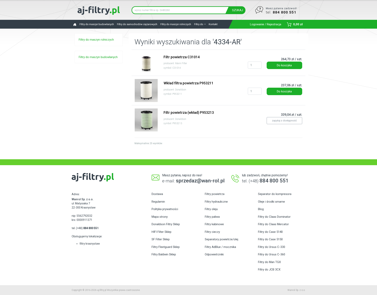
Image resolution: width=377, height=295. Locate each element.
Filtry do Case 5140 (270, 232)
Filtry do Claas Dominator (274, 217)
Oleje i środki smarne (271, 201)
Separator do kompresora (274, 194)
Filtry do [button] (199, 24)
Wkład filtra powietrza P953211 (188, 83)
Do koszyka (284, 65)
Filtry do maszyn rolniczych (175, 24)
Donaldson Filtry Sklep (166, 224)
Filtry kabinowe (214, 224)
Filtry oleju (211, 209)
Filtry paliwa (212, 217)
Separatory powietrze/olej (221, 239)
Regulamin (158, 201)
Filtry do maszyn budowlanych (97, 24)
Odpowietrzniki (214, 254)
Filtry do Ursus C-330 (271, 247)
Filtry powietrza (214, 194)
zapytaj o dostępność (284, 120)
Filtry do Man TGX (269, 262)
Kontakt (213, 24)
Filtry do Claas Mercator (273, 224)
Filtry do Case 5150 (270, 239)
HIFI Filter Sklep (161, 232)
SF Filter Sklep (161, 239)
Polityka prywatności (165, 209)
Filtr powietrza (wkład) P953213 (189, 112)
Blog (261, 209)
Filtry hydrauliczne (216, 201)
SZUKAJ (237, 10)
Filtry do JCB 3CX (269, 269)
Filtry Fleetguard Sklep (166, 247)
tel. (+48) (85, 228)
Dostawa (157, 194)
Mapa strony (160, 217)
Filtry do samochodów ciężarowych (137, 24)
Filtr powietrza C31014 (182, 57)
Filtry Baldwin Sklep (164, 254)
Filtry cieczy (212, 232)
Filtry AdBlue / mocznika (220, 247)
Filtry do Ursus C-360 (271, 254)
